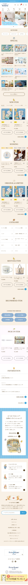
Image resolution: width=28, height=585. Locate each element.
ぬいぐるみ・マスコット (19, 239)
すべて (2, 105)
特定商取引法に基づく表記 (14, 527)
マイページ (14, 522)
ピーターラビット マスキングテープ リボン (5, 164)
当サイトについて (14, 538)
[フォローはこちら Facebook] (15, 561)
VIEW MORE (21, 136)
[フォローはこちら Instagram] (12, 561)
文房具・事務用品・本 (19, 233)
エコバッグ (13, 33)
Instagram (20, 319)
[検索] (23, 5)
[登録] (24, 513)
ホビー (2, 245)
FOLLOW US (21, 402)
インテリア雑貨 (4, 239)
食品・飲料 (17, 245)
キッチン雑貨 (10, 105)
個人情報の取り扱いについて (14, 533)
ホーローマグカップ (5, 277)
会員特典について (12, 436)
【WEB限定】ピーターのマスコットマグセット (18, 125)
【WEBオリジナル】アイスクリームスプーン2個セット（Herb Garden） (18, 164)
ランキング (19, 10)
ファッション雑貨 (19, 105)
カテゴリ (14, 10)
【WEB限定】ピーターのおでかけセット (5, 125)
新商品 (3, 10)
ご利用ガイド (14, 524)
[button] (10, 26)
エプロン (22, 33)
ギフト (25, 10)
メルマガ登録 (20, 315)
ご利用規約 (14, 530)
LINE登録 (7, 319)
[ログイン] (18, 5)
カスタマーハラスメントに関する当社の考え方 (14, 541)
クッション (5, 33)
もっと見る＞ (14, 94)
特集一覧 (8, 10)
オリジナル (3, 250)
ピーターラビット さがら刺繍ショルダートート (18, 278)
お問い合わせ (14, 519)
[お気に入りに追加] (11, 122)
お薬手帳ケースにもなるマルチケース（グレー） (18, 348)
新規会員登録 (7, 315)
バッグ (26, 105)
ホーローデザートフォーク (5, 348)
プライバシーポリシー (14, 535)
